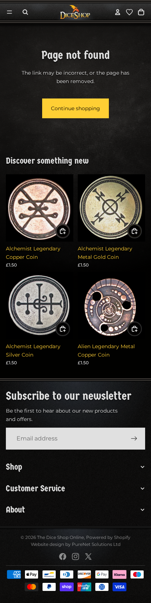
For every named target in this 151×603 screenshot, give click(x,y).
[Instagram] (75, 556)
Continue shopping (75, 108)
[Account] (118, 12)
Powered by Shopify (108, 537)
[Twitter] (88, 556)
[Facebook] (62, 556)
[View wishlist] (129, 12)
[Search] (25, 12)
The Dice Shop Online (60, 537)
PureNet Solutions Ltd (96, 544)
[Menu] (9, 12)
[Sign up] (134, 438)
